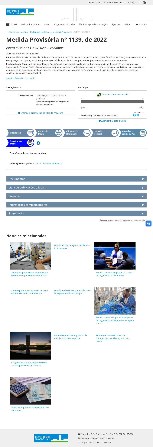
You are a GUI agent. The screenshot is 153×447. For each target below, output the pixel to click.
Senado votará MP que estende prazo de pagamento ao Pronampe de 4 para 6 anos (115, 320)
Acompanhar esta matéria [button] (113, 120)
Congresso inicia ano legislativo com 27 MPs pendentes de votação (29, 364)
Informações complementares (28, 205)
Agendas (116, 24)
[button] (135, 115)
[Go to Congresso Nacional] (20, 11)
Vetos (47, 24)
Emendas (14, 196)
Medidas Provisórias (30, 24)
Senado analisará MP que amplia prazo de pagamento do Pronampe (72, 292)
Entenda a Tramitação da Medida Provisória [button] (41, 112)
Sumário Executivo (15, 78)
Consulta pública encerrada (114, 94)
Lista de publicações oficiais (27, 187)
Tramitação (16, 213)
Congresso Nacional (18, 32)
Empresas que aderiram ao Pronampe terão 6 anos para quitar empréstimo (29, 274)
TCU (139, 2)
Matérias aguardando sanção (93, 24)
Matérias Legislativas (40, 32)
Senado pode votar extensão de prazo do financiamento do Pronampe (30, 292)
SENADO (123, 2)
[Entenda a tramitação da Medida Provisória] (38, 143)
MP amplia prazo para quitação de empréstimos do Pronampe (70, 337)
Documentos (17, 179)
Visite (127, 24)
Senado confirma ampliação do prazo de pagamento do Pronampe (114, 274)
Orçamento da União (64, 24)
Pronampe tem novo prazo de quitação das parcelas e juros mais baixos (113, 338)
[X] (138, 115)
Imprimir (30, 78)
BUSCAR (142, 24)
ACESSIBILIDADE (111, 2)
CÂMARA (132, 2)
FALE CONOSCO (95, 2)
